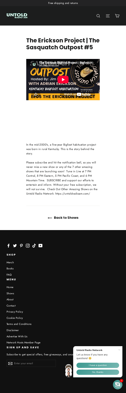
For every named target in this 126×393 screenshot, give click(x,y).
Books (10, 268)
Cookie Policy (15, 318)
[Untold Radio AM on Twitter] (15, 245)
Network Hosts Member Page (24, 342)
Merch (10, 262)
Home (10, 287)
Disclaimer (13, 330)
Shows (10, 293)
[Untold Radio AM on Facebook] (8, 245)
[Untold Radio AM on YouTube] (40, 245)
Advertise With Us (17, 336)
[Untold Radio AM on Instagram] (28, 245)
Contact (11, 306)
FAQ (9, 275)
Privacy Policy (15, 312)
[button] (117, 384)
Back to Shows (65, 217)
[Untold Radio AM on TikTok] (34, 245)
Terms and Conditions (19, 324)
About (10, 299)
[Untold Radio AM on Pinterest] (21, 245)
